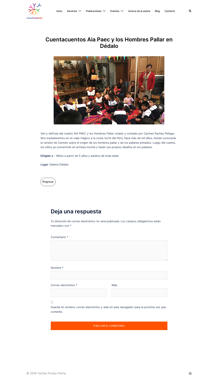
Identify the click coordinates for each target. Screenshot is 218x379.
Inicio (59, 11)
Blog (157, 11)
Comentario (59, 237)
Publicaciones (94, 11)
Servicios (72, 11)
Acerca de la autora (139, 11)
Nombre (57, 267)
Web (114, 285)
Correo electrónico (64, 285)
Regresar (48, 181)
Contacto (170, 11)
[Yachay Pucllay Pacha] (34, 10)
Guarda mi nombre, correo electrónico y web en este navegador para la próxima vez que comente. (108, 309)
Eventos (114, 11)
